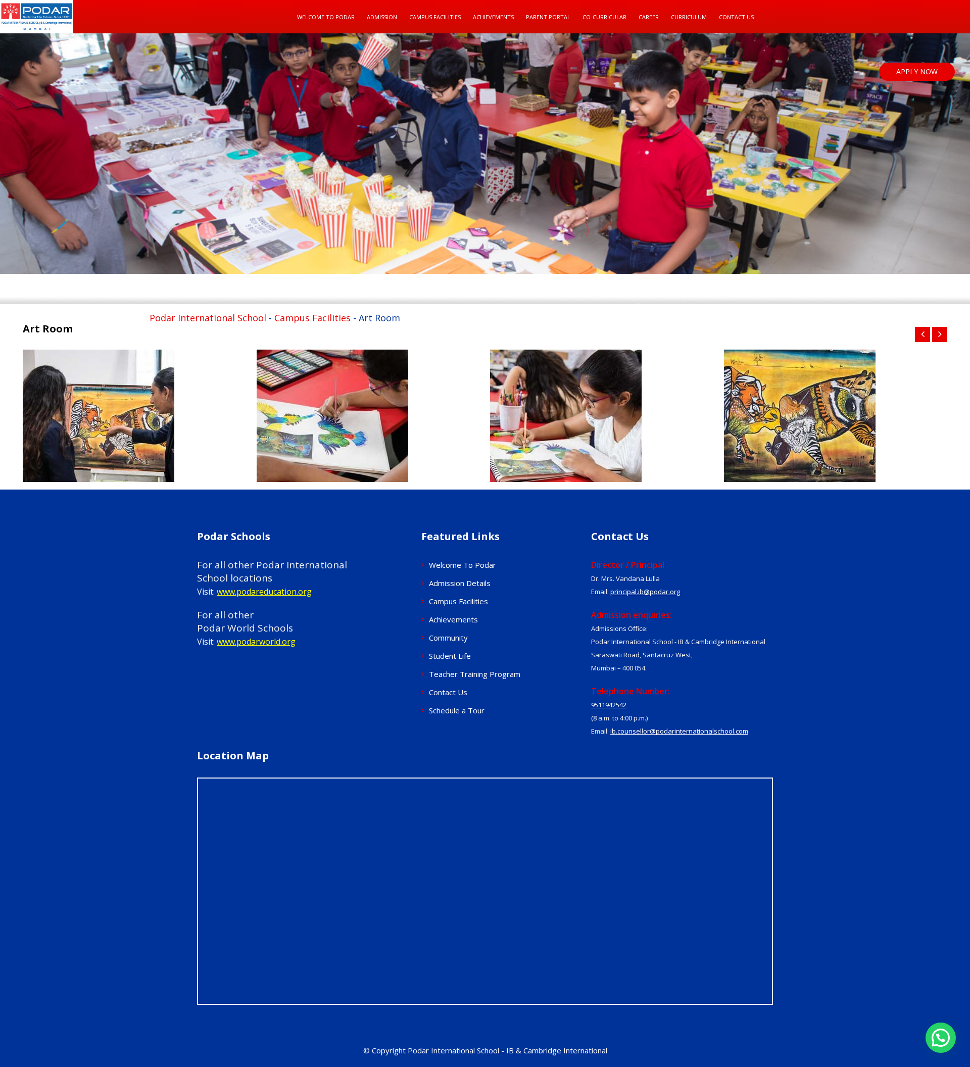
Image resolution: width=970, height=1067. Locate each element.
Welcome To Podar (326, 17)
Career (649, 17)
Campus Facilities (435, 17)
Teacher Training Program (474, 674)
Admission (382, 17)
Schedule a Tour (456, 710)
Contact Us (736, 17)
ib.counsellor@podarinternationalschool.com (679, 731)
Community (448, 638)
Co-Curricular (604, 17)
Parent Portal (548, 17)
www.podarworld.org (256, 641)
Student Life (450, 656)
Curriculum (689, 17)
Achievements (453, 619)
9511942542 (608, 704)
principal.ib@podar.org (645, 591)
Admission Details (460, 583)
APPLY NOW (917, 71)
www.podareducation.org (264, 591)
